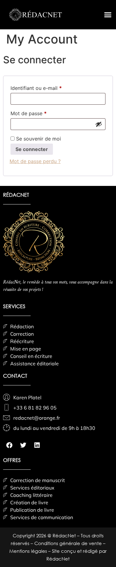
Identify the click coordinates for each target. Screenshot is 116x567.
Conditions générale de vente (68, 543)
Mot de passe (41, 112)
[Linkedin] (37, 445)
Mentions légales (28, 551)
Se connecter (31, 149)
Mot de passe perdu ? (35, 161)
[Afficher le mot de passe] (98, 124)
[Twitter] (23, 445)
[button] (108, 15)
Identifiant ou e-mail (49, 87)
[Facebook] (9, 445)
